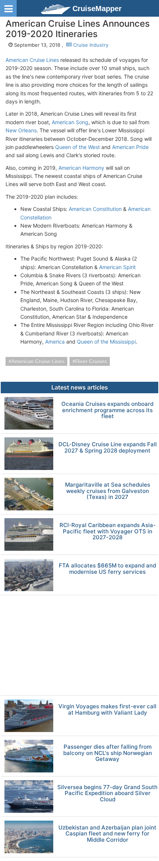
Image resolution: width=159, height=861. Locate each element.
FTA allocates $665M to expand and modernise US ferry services (107, 569)
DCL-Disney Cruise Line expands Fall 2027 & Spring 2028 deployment (107, 447)
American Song (70, 122)
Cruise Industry (90, 45)
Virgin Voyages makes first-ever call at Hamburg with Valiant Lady (107, 709)
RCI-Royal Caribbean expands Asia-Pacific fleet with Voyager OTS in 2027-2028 (108, 531)
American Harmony (81, 168)
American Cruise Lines (32, 60)
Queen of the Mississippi (106, 341)
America (55, 341)
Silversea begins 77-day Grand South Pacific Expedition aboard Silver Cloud (107, 793)
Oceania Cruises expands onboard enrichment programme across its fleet (107, 410)
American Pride (130, 147)
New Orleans (21, 130)
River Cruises (91, 361)
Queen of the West (77, 147)
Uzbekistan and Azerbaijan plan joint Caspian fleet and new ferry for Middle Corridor (107, 834)
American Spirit (117, 267)
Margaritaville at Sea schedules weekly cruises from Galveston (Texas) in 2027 (107, 491)
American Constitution (95, 209)
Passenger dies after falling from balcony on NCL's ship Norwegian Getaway (107, 753)
